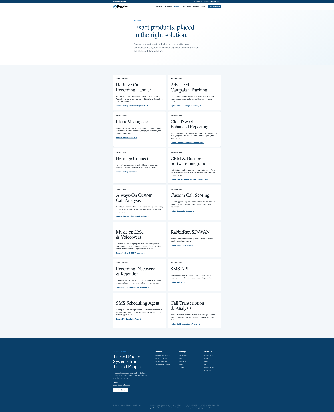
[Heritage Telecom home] (121, 7)
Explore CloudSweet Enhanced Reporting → (187, 142)
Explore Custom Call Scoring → (182, 211)
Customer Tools (215, 1)
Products (177, 6)
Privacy (206, 361)
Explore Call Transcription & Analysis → (185, 324)
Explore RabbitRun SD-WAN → (182, 245)
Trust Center (182, 361)
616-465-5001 (118, 382)
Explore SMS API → (178, 282)
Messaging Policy (209, 367)
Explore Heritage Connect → (126, 172)
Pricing (203, 6)
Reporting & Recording (161, 361)
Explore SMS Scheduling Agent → (128, 319)
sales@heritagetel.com (121, 385)
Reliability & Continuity (161, 358)
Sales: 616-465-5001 (119, 1)
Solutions (160, 6)
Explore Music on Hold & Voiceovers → (130, 253)
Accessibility (207, 370)
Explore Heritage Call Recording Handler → (132, 106)
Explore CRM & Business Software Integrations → (189, 179)
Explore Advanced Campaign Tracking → (186, 106)
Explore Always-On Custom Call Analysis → (132, 216)
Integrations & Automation (162, 364)
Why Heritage (186, 6)
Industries (168, 6)
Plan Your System (215, 6)
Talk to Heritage (197, 1)
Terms (205, 364)
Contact (181, 367)
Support (206, 1)
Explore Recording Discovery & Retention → (132, 287)
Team (180, 358)
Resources (196, 6)
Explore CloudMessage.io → (126, 137)
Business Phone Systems (162, 355)
